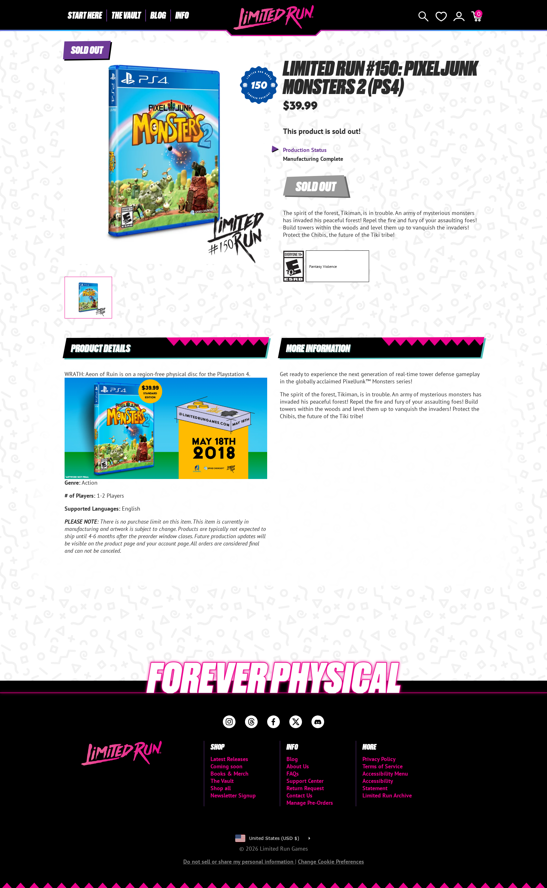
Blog (158, 15)
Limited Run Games (273, 17)
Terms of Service (382, 766)
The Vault (126, 15)
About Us (297, 766)
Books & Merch (229, 773)
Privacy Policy (379, 759)
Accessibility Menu (385, 773)
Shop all (221, 788)
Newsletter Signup (233, 795)
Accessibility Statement (377, 784)
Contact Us (299, 795)
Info (182, 15)
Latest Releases (229, 759)
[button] (74, 147)
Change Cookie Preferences (331, 861)
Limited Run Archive (387, 795)
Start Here (85, 15)
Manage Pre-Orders (309, 802)
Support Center (305, 780)
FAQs (292, 773)
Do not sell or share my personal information (239, 861)
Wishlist (441, 16)
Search (423, 16)
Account (459, 16)
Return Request (305, 788)
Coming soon (226, 766)
